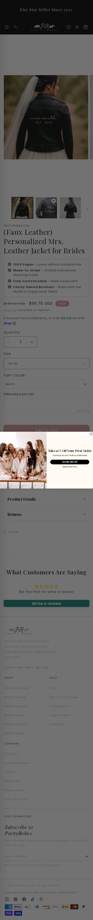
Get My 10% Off (69, 462)
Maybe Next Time (70, 467)
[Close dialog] (91, 433)
